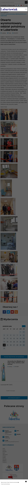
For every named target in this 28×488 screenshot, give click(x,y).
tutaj (18, 482)
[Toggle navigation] (26, 9)
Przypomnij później (4, 484)
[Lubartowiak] (9, 9)
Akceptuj (8, 484)
